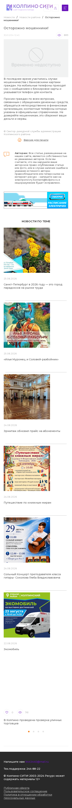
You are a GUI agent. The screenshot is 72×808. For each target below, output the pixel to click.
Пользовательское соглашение (25, 791)
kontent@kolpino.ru (45, 179)
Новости (9, 17)
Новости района (29, 17)
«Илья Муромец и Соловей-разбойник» (31, 359)
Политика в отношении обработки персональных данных (28, 796)
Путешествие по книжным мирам (27, 502)
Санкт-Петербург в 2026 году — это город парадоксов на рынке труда (33, 286)
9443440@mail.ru (37, 761)
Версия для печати (36, 139)
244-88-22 (33, 768)
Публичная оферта (16, 788)
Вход (55, 8)
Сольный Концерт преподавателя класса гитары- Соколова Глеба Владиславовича (32, 576)
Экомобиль (11, 649)
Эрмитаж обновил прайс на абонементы (32, 431)
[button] (29, 731)
